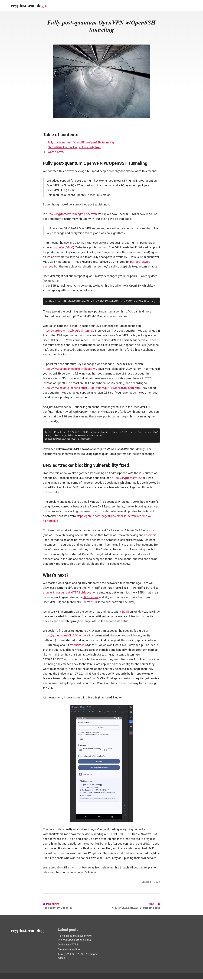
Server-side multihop (69, 949)
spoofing (59, 247)
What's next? (56, 152)
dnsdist (149, 535)
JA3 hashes (90, 597)
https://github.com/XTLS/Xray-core (65, 635)
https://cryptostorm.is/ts (128, 477)
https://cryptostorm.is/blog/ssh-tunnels (68, 330)
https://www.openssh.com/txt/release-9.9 (70, 368)
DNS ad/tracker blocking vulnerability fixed (74, 147)
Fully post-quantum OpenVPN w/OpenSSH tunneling (81, 142)
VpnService (77, 645)
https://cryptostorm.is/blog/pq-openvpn (71, 214)
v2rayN (124, 611)
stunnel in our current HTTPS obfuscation (69, 592)
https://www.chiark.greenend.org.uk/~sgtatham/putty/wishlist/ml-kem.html (91, 387)
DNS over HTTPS (68, 944)
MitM (70, 247)
